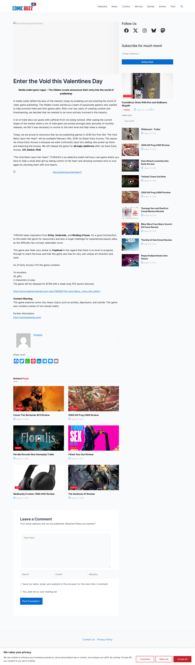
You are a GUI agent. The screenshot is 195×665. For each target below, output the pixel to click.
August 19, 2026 (142, 110)
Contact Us (89, 639)
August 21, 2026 (22, 419)
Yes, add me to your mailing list (39, 591)
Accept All (182, 659)
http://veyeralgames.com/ (27, 317)
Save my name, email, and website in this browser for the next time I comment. (65, 584)
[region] (97, 656)
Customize (145, 659)
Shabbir (127, 110)
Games (150, 6)
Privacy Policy (104, 639)
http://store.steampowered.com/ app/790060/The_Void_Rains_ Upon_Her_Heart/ (56, 291)
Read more (129, 121)
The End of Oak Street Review (156, 240)
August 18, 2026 (150, 149)
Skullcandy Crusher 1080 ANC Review (34, 493)
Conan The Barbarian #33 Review (31, 415)
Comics (126, 6)
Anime (162, 6)
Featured (102, 6)
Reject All (163, 659)
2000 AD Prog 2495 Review (155, 145)
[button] (182, 6)
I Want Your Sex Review (81, 454)
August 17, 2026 (150, 263)
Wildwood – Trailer (150, 129)
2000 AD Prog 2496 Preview (156, 192)
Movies (138, 6)
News (114, 6)
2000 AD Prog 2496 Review (83, 415)
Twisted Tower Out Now (153, 176)
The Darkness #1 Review (81, 493)
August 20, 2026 (77, 498)
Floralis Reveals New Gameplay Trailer (33, 454)
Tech (172, 6)
